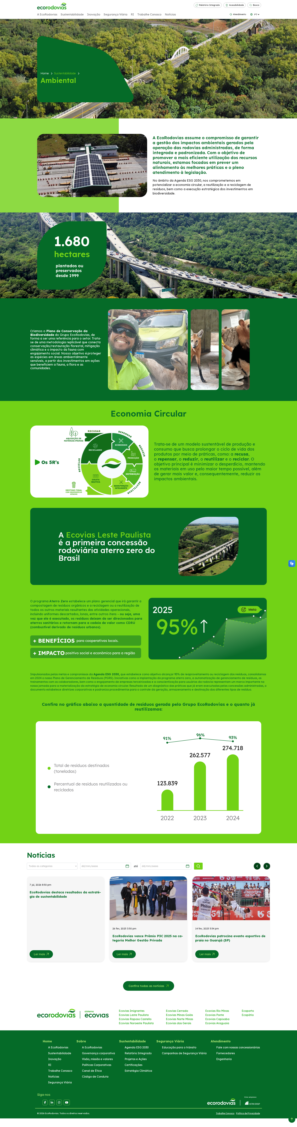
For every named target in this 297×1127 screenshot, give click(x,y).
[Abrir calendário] (127, 866)
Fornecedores (225, 1053)
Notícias (170, 14)
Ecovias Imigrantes (131, 1011)
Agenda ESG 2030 (137, 1047)
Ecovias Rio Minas (217, 1011)
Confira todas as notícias (146, 986)
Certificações (133, 1065)
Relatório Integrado (209, 5)
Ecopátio (248, 1015)
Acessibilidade (236, 5)
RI (132, 14)
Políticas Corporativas (96, 1065)
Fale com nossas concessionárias (238, 1047)
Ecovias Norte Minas (179, 1019)
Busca (256, 5)
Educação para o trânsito (179, 1047)
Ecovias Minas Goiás (179, 1015)
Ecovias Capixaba (217, 1019)
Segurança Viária (115, 14)
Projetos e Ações (136, 1059)
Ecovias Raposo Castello (135, 1019)
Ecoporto (248, 1011)
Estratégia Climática (138, 1070)
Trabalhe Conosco (149, 14)
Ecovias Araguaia (217, 1023)
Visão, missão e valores (97, 1059)
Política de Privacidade (248, 1113)
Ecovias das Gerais (178, 1023)
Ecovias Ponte (214, 1015)
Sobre (81, 1041)
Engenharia (224, 1059)
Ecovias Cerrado (177, 1011)
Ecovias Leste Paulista (134, 1015)
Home (47, 1041)
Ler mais (39, 954)
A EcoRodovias (47, 14)
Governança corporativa (98, 1053)
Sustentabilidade (72, 14)
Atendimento (239, 14)
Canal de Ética (92, 1070)
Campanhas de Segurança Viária (184, 1053)
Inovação (93, 14)
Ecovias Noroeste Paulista (136, 1023)
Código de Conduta (95, 1076)
